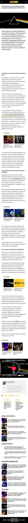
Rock (5, 395)
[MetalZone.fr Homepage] (14, 2)
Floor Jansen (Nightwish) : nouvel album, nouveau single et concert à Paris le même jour (15, 457)
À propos (4, 520)
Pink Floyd (12, 35)
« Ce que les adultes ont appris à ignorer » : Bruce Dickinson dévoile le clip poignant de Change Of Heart (15, 452)
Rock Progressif (11, 395)
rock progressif (12, 40)
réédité (17, 321)
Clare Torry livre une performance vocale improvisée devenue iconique (13, 115)
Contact (12, 521)
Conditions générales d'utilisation (14, 520)
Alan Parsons (17, 178)
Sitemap (23, 520)
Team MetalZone (6, 11)
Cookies (16, 521)
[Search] (7, 2)
